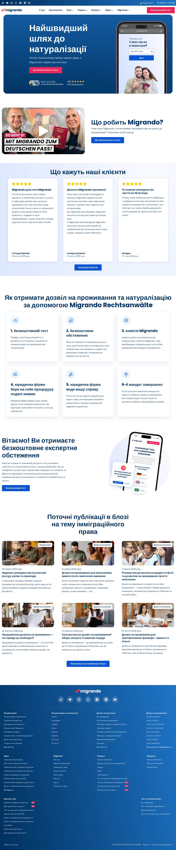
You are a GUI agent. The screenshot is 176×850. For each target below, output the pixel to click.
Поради (100, 767)
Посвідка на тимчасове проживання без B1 (112, 732)
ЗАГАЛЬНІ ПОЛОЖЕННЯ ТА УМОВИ (126, 844)
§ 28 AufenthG (152, 739)
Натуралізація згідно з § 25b (15, 778)
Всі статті (8, 747)
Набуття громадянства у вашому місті (18, 818)
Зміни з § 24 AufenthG (155, 724)
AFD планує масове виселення (16, 763)
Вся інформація (103, 716)
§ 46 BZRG (8, 825)
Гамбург (55, 724)
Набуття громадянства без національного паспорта (19, 821)
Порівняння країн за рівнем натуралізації (19, 767)
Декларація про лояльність (14, 724)
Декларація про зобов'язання (15, 833)
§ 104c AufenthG (153, 743)
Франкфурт (56, 720)
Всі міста (55, 743)
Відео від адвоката (148, 810)
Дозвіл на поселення (155, 763)
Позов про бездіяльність (13, 829)
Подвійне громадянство (13, 720)
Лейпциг (55, 732)
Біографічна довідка (12, 732)
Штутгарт (55, 739)
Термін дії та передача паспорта (109, 736)
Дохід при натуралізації (13, 739)
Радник (81, 10)
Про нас (56, 759)
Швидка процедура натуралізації (16, 775)
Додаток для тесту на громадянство (111, 763)
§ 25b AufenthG (152, 732)
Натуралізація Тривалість (14, 728)
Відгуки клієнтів (59, 771)
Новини (95, 10)
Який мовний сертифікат (106, 739)
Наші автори (58, 775)
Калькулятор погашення (106, 790)
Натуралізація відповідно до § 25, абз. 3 (19, 782)
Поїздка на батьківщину (13, 743)
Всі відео (8, 790)
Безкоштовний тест (104, 759)
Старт (42, 10)
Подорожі (100, 743)
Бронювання (55, 10)
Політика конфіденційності (162, 844)
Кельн (54, 728)
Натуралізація (152, 767)
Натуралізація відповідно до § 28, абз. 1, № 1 (19, 771)
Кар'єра (56, 778)
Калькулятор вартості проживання (110, 782)
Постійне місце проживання (107, 720)
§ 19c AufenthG (152, 720)
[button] (43, 131)
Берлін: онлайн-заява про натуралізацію (19, 786)
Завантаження (102, 775)
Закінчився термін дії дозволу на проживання (112, 724)
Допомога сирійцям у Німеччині (16, 802)
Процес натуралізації (61, 763)
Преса (55, 782)
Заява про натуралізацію (13, 759)
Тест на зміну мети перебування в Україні (112, 778)
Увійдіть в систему (11, 844)
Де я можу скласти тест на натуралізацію (156, 814)
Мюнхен (55, 736)
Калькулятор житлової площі (108, 786)
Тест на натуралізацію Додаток (153, 806)
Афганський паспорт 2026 (14, 814)
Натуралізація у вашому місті (15, 716)
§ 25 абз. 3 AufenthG (154, 728)
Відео (108, 10)
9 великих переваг (104, 728)
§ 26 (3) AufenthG (153, 736)
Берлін (54, 716)
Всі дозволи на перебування (158, 747)
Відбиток (146, 844)
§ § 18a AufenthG (153, 716)
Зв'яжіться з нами (60, 786)
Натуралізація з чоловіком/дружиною (18, 736)
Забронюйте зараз (60, 767)
